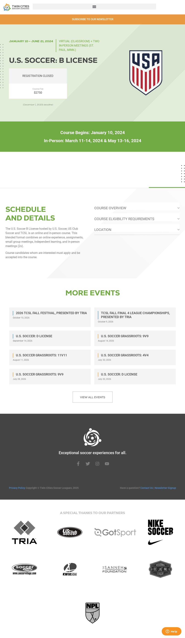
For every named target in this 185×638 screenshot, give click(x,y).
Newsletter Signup (165, 487)
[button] (94, 7)
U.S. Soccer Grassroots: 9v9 (125, 336)
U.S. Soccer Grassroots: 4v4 (125, 355)
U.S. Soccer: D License (34, 336)
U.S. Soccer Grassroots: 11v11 (41, 355)
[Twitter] (87, 463)
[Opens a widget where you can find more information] (171, 631)
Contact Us (146, 487)
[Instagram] (97, 463)
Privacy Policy (17, 487)
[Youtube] (107, 463)
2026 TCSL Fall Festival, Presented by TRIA (51, 313)
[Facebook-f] (78, 463)
